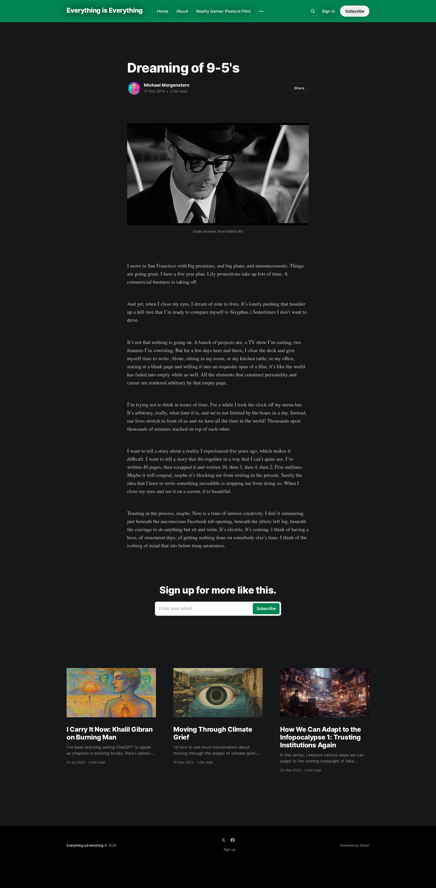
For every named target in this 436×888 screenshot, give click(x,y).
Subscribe (354, 11)
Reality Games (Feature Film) (223, 11)
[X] (224, 840)
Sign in (328, 11)
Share (299, 88)
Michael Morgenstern (166, 85)
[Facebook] (233, 840)
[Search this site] (313, 11)
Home (162, 11)
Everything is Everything (105, 10)
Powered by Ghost (354, 845)
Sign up (229, 849)
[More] (261, 11)
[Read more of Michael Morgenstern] (134, 88)
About (182, 11)
